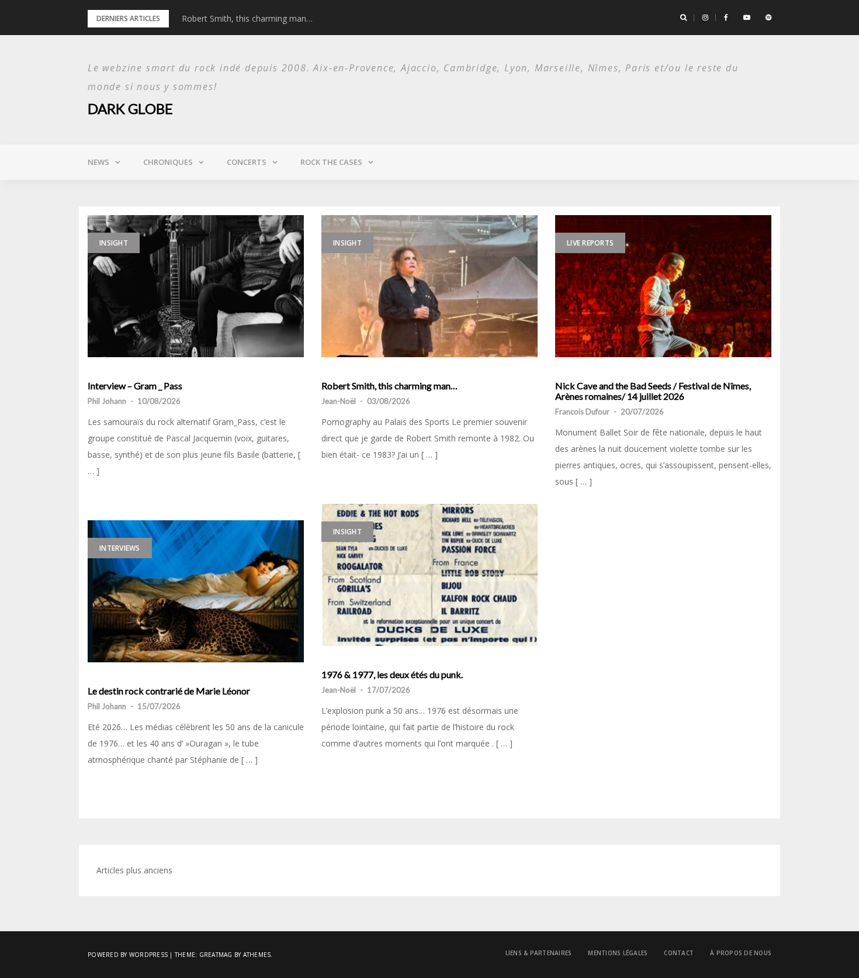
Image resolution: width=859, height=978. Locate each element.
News (98, 162)
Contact (679, 953)
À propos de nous (740, 953)
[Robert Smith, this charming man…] (429, 286)
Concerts (246, 162)
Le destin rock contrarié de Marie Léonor (169, 691)
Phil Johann (107, 401)
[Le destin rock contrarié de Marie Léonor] (196, 591)
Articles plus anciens (134, 870)
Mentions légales (617, 953)
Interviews (119, 548)
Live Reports (590, 243)
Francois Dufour (582, 411)
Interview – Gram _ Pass (135, 386)
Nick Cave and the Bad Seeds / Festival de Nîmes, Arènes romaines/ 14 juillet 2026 (653, 391)
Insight (113, 243)
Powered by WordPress (128, 955)
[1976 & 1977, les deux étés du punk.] (429, 575)
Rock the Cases (331, 162)
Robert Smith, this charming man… (247, 18)
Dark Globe (130, 108)
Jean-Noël (338, 401)
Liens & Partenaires (538, 953)
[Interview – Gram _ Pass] (196, 286)
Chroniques (168, 162)
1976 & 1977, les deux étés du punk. (392, 674)
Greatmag (216, 955)
